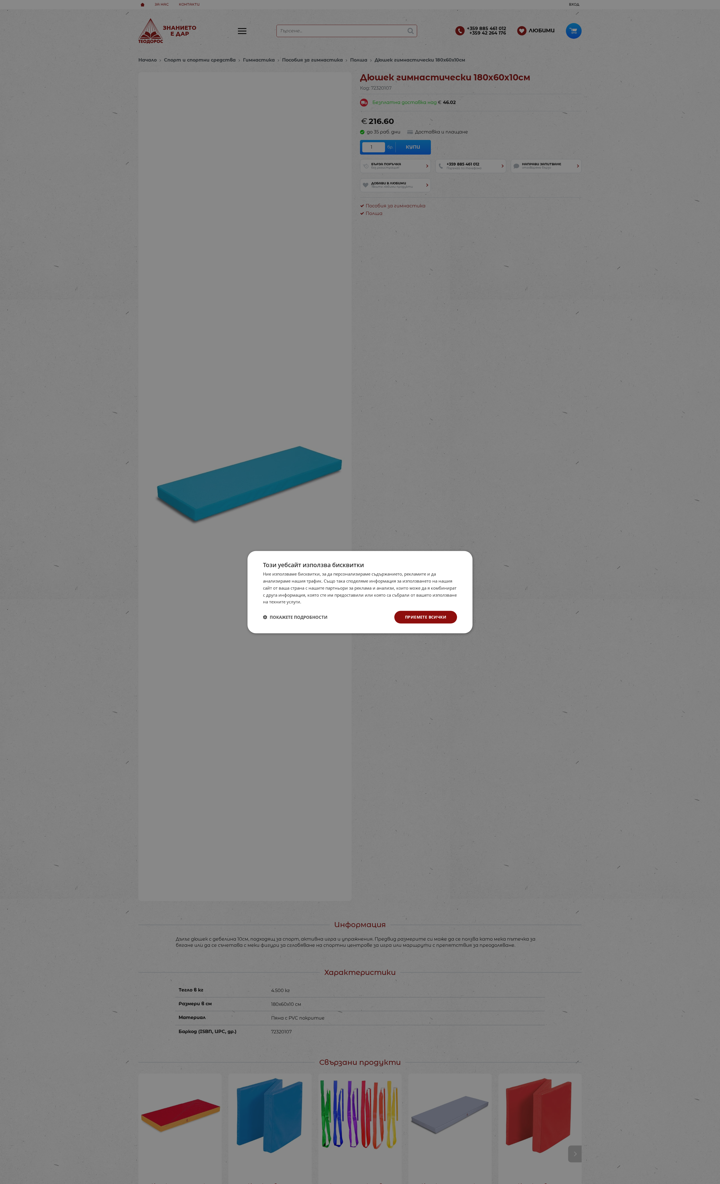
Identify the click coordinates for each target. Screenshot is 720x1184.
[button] (295, 617)
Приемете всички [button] (425, 616)
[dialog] (360, 592)
